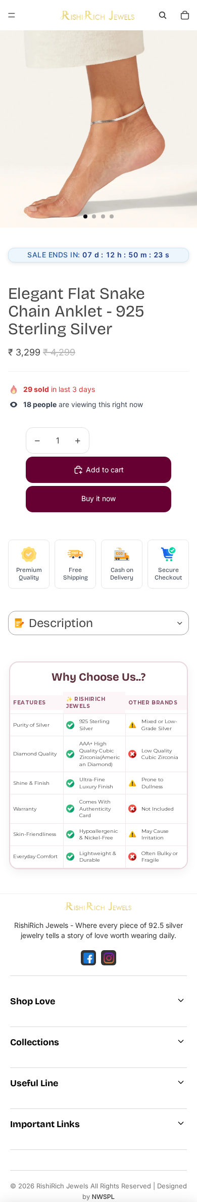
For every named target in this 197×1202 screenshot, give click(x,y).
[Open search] (163, 15)
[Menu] (11, 15)
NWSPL (103, 1196)
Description (61, 623)
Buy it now (98, 498)
